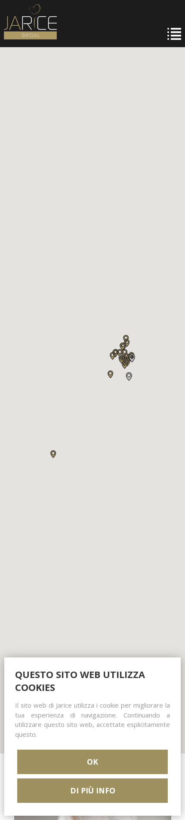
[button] (53, 454)
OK (92, 762)
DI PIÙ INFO (92, 790)
